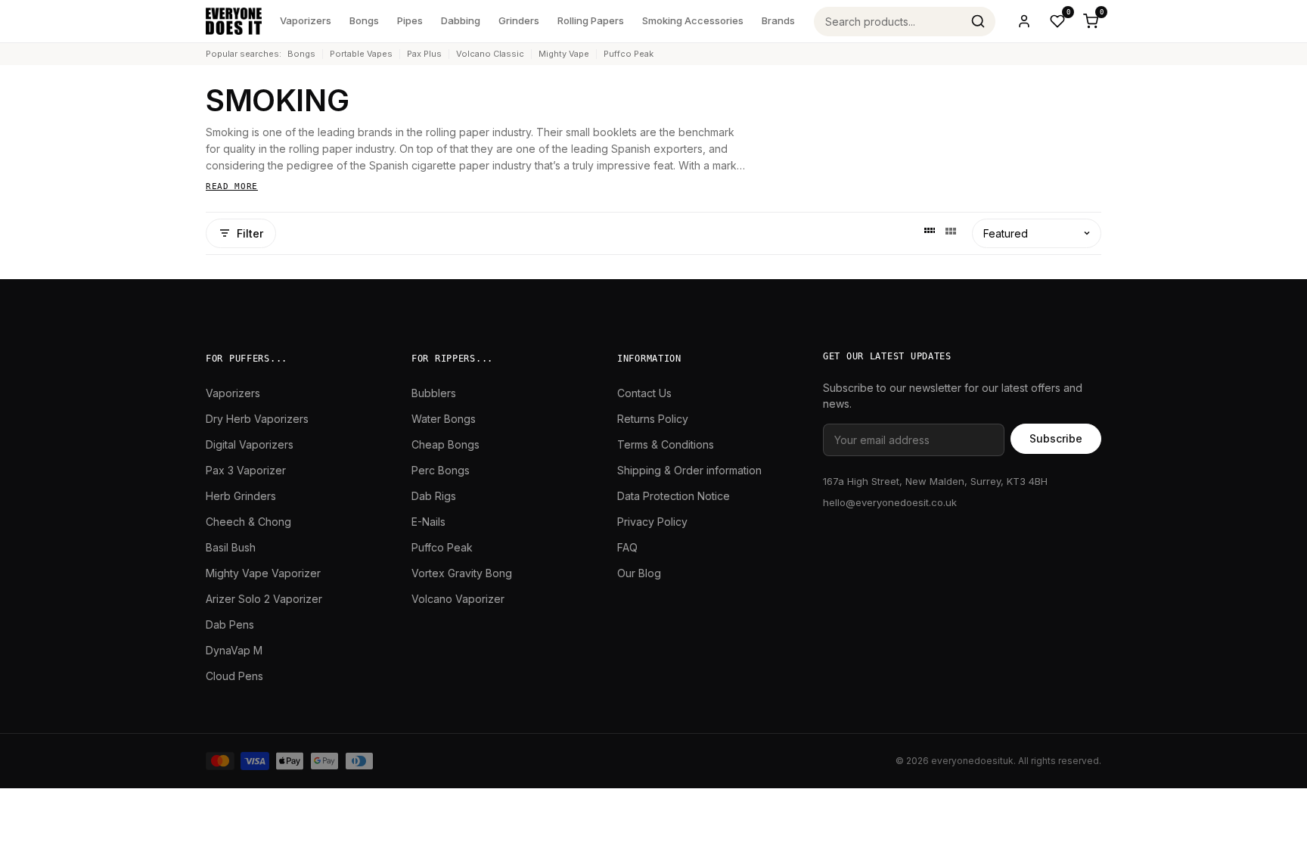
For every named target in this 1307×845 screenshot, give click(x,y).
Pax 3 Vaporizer (246, 470)
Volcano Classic (490, 53)
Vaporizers (305, 20)
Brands (778, 20)
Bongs (364, 20)
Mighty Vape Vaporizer (263, 573)
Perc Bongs (440, 470)
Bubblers (433, 393)
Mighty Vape (564, 53)
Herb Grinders (241, 495)
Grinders (518, 20)
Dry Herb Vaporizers (257, 418)
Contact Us (644, 393)
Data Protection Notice (673, 495)
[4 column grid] (929, 233)
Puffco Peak (629, 53)
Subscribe (1055, 438)
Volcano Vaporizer (457, 598)
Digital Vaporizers (249, 444)
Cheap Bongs (445, 444)
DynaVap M (234, 650)
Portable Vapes (361, 53)
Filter (250, 233)
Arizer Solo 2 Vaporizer (264, 598)
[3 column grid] (951, 233)
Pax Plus (424, 53)
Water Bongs (443, 418)
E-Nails (428, 521)
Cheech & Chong (248, 521)
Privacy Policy (652, 521)
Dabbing (460, 20)
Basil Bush (231, 547)
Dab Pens (230, 624)
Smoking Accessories (693, 20)
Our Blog (639, 573)
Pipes (410, 20)
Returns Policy (652, 418)
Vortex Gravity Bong (461, 573)
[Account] (1024, 21)
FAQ (627, 547)
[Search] (978, 21)
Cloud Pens (234, 675)
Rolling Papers (590, 20)
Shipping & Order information (689, 470)
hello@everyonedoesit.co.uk (890, 502)
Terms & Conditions (665, 444)
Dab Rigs (433, 495)
